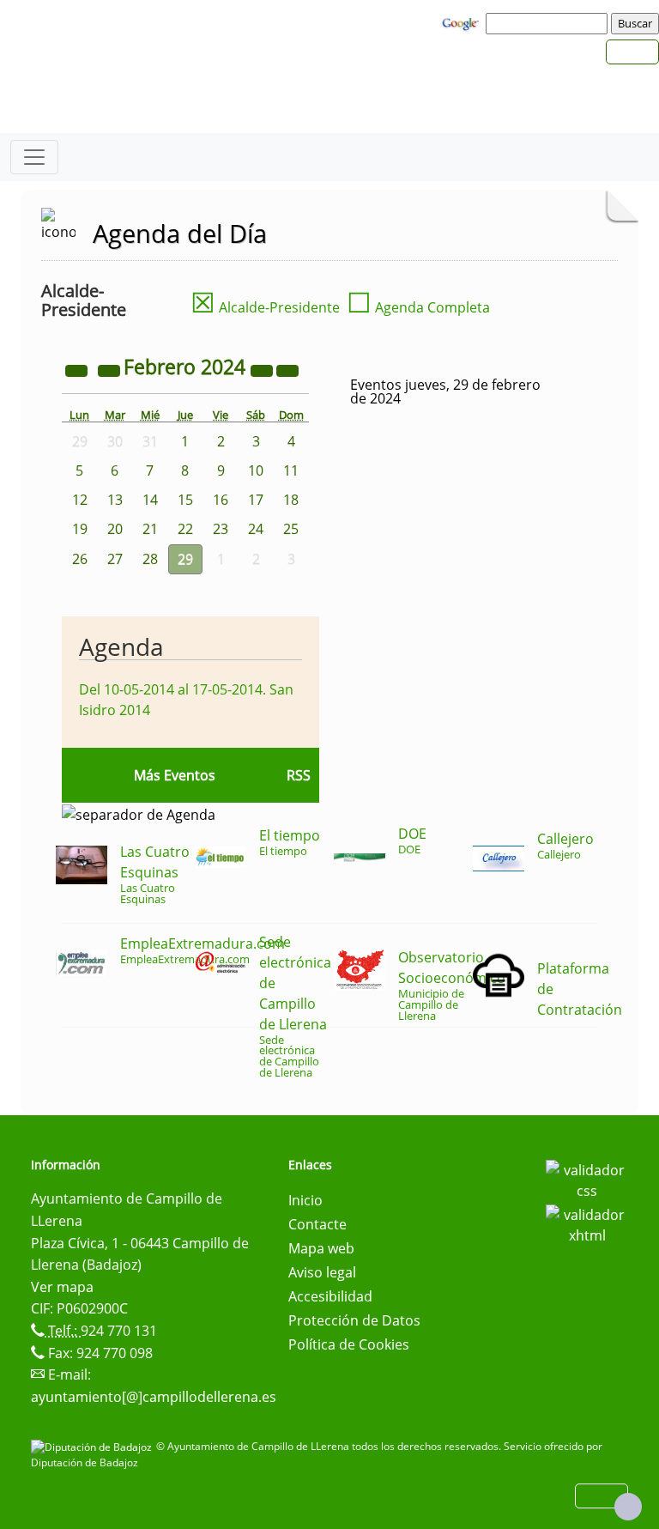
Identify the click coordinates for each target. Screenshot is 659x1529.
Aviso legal (322, 1272)
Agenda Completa (418, 307)
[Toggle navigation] (34, 157)
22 (185, 528)
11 (291, 470)
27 (115, 558)
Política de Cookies (348, 1344)
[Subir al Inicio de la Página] (628, 1506)
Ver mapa (62, 1286)
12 (80, 499)
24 (255, 528)
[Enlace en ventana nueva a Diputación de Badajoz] (93, 1446)
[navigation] (549, 23)
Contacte (317, 1224)
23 (220, 528)
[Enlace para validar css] (587, 1178)
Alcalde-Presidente (265, 307)
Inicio (305, 1200)
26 (80, 558)
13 (115, 499)
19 (80, 528)
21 (150, 528)
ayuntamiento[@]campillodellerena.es (153, 1396)
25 (291, 528)
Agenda (121, 646)
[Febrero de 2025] (263, 369)
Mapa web (321, 1248)
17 (255, 499)
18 (291, 499)
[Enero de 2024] (111, 369)
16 (220, 499)
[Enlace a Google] (462, 22)
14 (150, 499)
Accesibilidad (330, 1296)
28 (150, 558)
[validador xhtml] (587, 1223)
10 (255, 470)
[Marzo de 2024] (287, 369)
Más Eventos (174, 775)
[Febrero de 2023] (78, 369)
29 (185, 558)
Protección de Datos (354, 1320)
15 (185, 499)
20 (115, 528)
